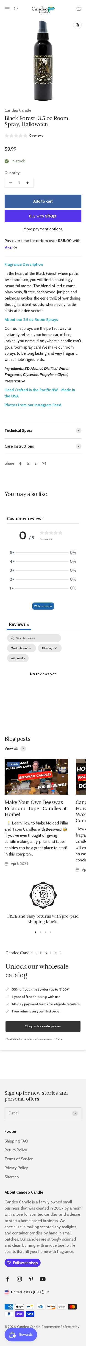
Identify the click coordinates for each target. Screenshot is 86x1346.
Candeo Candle (18, 110)
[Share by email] (44, 463)
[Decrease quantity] (10, 182)
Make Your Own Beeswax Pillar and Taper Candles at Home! (36, 808)
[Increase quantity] (27, 182)
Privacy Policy (16, 1168)
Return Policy (16, 1150)
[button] (43, 553)
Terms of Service (19, 1159)
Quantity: (12, 173)
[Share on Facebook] (20, 463)
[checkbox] (18, 658)
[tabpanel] (43, 679)
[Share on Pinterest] (36, 463)
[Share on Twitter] (28, 463)
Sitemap (12, 1177)
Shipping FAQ (16, 1141)
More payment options (43, 229)
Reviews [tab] (19, 624)
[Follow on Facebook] (8, 1279)
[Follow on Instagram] (19, 1279)
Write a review (43, 606)
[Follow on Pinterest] (31, 1279)
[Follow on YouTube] (43, 1279)
